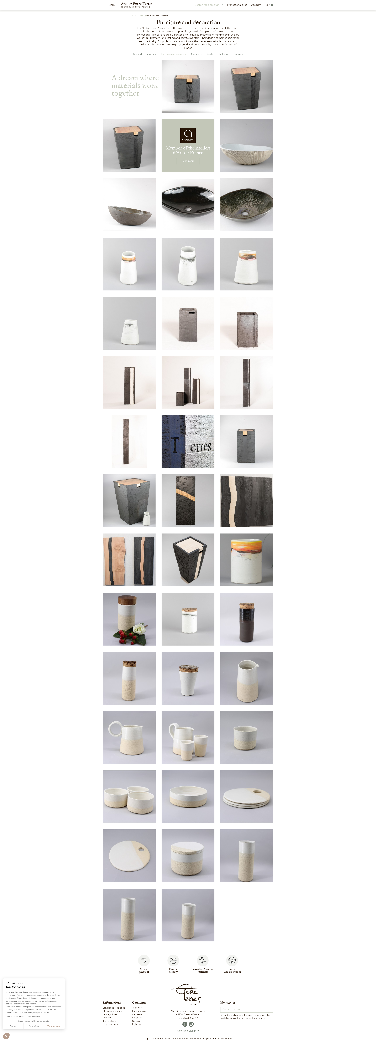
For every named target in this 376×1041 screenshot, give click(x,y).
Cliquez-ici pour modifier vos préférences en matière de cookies (175, 1038)
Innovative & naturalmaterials (202, 971)
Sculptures (196, 54)
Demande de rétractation (219, 1038)
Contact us (108, 1017)
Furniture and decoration (174, 54)
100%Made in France (232, 971)
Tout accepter (54, 1026)
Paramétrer (33, 1026)
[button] (6, 1036)
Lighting (223, 54)
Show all (137, 54)
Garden (210, 54)
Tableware (137, 1007)
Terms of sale (109, 1021)
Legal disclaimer (111, 1024)
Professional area (237, 5)
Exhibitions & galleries (114, 1007)
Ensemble (237, 54)
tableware (151, 54)
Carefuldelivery (173, 971)
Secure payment (144, 971)
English (193, 1031)
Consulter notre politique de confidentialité (23, 1017)
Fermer (13, 1026)
